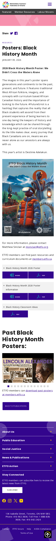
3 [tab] (16, 385)
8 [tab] (32, 385)
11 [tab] (42, 385)
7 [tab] (29, 385)
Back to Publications (16, 406)
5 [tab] (23, 385)
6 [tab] (26, 385)
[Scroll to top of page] (48, 534)
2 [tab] (13, 385)
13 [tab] (49, 385)
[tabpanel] (28, 368)
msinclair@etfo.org (37, 247)
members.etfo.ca (42, 259)
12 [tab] (46, 385)
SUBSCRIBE (12, 490)
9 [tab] (36, 385)
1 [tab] (9, 385)
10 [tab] (39, 385)
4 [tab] (19, 385)
